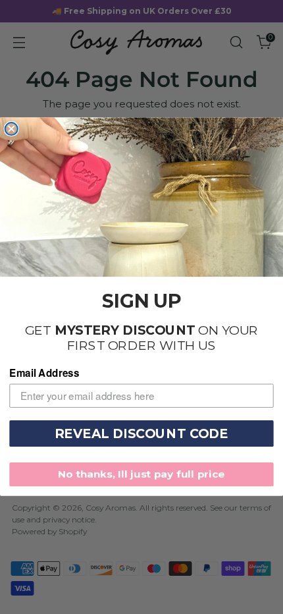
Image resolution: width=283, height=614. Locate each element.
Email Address (44, 373)
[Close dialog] (11, 129)
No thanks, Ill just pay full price (141, 474)
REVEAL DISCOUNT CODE (141, 433)
